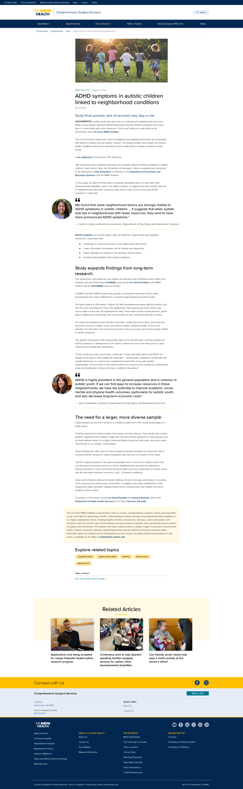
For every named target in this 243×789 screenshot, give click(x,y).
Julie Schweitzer (102, 171)
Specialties (42, 23)
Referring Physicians (133, 757)
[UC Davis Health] (43, 725)
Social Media (84, 747)
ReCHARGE (97, 286)
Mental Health (142, 557)
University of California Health (181, 742)
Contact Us (84, 742)
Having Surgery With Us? (169, 23)
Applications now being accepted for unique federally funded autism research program (72, 658)
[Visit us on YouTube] (174, 725)
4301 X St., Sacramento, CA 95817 (195, 784)
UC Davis (172, 736)
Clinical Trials (129, 752)
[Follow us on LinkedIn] (186, 725)
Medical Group (40, 763)
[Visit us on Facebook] (180, 725)
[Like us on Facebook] (197, 682)
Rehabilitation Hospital (44, 743)
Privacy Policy (91, 784)
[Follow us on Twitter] (206, 682)
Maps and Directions (88, 752)
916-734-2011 (39, 713)
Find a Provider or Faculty (135, 742)
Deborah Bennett (140, 497)
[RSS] (205, 725)
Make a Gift (198, 693)
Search (203, 12)
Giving (94, 2)
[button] (43, 24)
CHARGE (110, 282)
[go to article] (72, 634)
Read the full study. (136, 501)
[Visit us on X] (192, 725)
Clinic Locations (131, 747)
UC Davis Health (10, 2)
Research (126, 557)
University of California (178, 747)
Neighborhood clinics (43, 748)
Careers (85, 2)
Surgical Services (57, 31)
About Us (128, 705)
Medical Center (41, 733)
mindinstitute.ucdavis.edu (112, 537)
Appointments (73, 23)
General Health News (107, 557)
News (75, 2)
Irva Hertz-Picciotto (138, 282)
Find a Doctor (102, 23)
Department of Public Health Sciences (94, 501)
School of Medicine (28, 2)
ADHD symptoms (84, 235)
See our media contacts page (90, 578)
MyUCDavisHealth (132, 736)
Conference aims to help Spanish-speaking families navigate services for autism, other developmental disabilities (121, 659)
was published (84, 157)
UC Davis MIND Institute (106, 131)
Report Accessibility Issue (108, 784)
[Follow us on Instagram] (199, 725)
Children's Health (85, 557)
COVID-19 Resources (133, 772)
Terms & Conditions (76, 784)
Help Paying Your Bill (133, 762)
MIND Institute (82, 90)
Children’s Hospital (42, 738)
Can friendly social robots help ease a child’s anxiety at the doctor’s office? (168, 658)
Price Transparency (132, 767)
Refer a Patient (134, 23)
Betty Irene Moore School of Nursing (54, 2)
